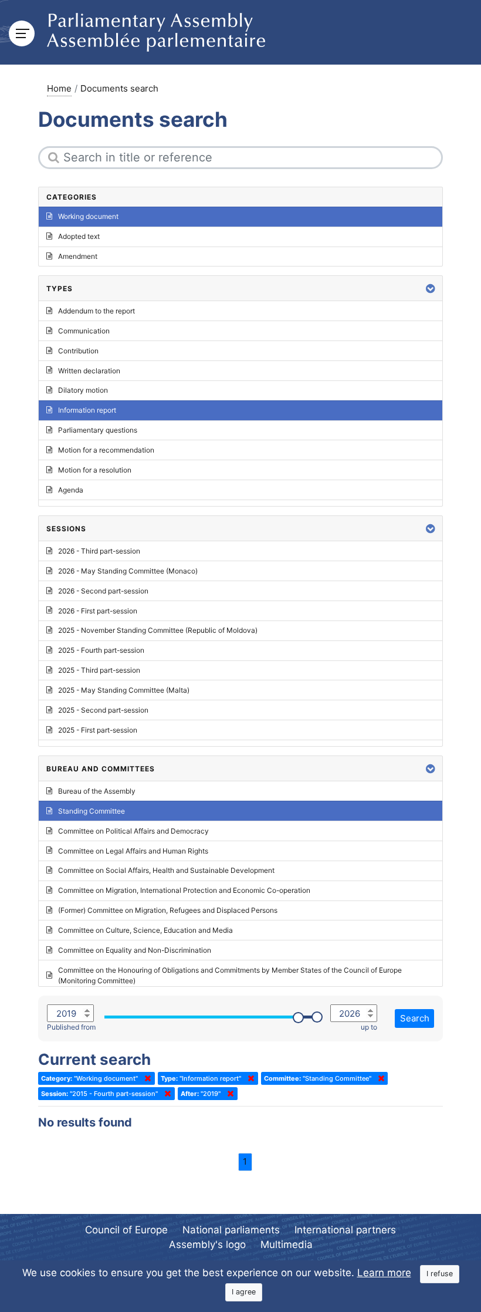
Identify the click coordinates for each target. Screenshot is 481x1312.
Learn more (384, 1273)
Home (59, 88)
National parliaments (231, 1230)
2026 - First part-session (97, 610)
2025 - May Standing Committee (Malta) (123, 690)
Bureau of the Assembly (97, 791)
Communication (84, 330)
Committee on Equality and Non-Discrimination (134, 950)
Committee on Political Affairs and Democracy (133, 831)
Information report (87, 410)
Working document (88, 216)
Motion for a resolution (94, 470)
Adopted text (79, 236)
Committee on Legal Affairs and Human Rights (133, 850)
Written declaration (89, 370)
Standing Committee (91, 811)
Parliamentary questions (97, 430)
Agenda (70, 489)
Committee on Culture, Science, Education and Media (145, 930)
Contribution (78, 350)
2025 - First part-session (97, 730)
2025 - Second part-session (103, 710)
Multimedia (286, 1244)
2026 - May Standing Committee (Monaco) (128, 570)
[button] (430, 288)
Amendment (77, 256)
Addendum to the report (96, 310)
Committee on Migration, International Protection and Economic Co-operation (184, 890)
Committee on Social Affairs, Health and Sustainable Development (166, 870)
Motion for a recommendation (106, 450)
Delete (145, 1078)
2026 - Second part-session (103, 590)
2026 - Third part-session (99, 551)
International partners (345, 1230)
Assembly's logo (207, 1244)
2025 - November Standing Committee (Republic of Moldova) (158, 630)
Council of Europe (126, 1230)
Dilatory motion (83, 390)
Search (414, 1018)
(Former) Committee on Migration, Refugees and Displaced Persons (167, 910)
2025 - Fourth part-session (101, 650)
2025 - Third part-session (99, 670)
